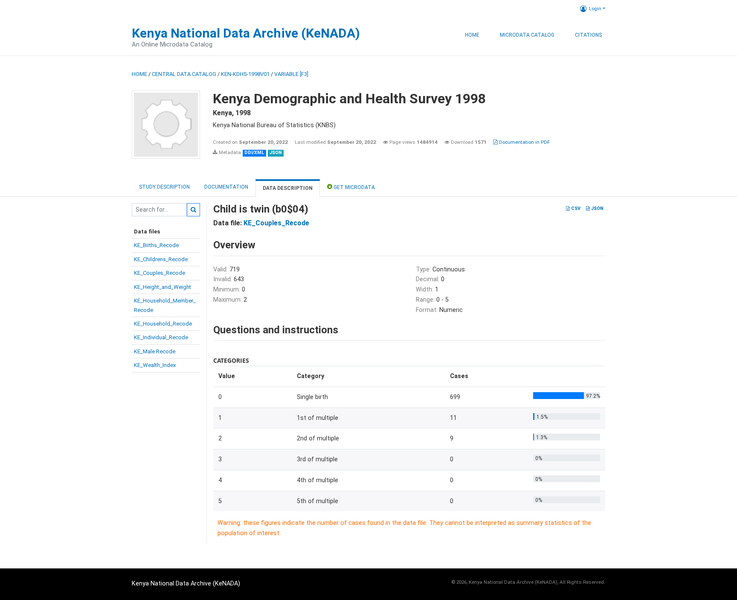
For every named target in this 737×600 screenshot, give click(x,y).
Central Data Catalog (184, 74)
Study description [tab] (164, 187)
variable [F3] (291, 74)
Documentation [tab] (226, 187)
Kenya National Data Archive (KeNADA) (246, 33)
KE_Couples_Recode (159, 273)
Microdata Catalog (527, 35)
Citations (588, 35)
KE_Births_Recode (156, 245)
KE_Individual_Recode (161, 337)
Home (472, 35)
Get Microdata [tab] (353, 187)
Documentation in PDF (524, 142)
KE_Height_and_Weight (162, 287)
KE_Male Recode (154, 351)
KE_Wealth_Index (155, 365)
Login (595, 9)
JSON (597, 208)
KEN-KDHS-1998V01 (245, 74)
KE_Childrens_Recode (161, 259)
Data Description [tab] (288, 188)
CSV (575, 208)
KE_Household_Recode (163, 323)
